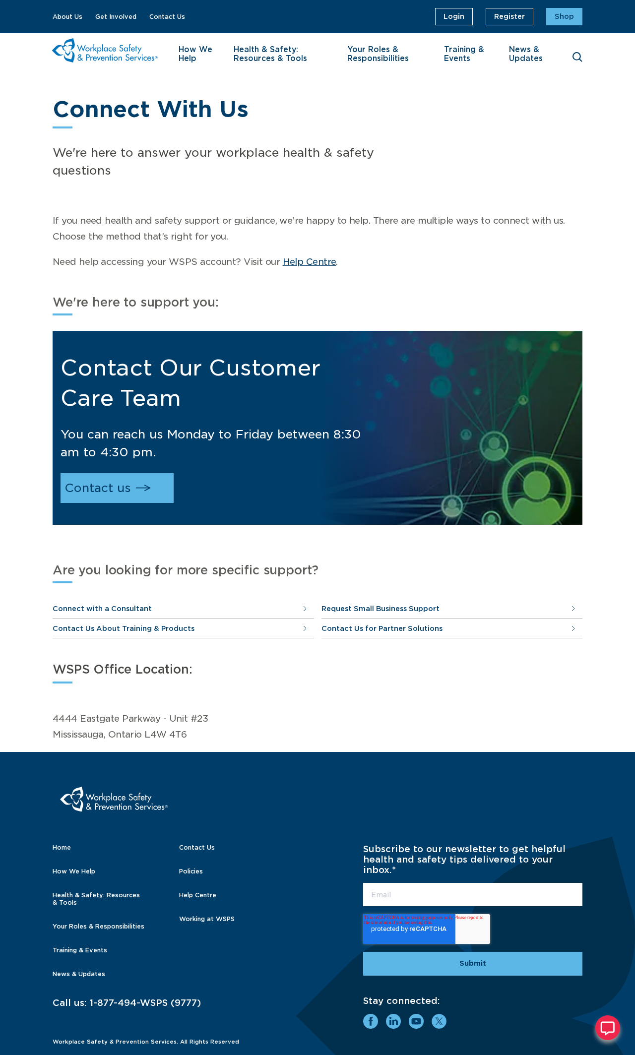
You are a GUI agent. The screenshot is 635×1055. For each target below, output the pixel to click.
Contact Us (167, 16)
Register (509, 16)
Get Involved (115, 16)
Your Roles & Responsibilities (378, 54)
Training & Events (464, 54)
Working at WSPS (207, 919)
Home (62, 847)
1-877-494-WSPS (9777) (145, 1002)
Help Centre (309, 261)
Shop (564, 16)
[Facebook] (370, 1021)
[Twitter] (439, 1021)
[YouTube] (416, 1021)
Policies (191, 871)
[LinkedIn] (393, 1021)
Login (454, 16)
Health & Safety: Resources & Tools (270, 54)
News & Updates (526, 54)
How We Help (195, 54)
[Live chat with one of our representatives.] (607, 1027)
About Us (67, 16)
